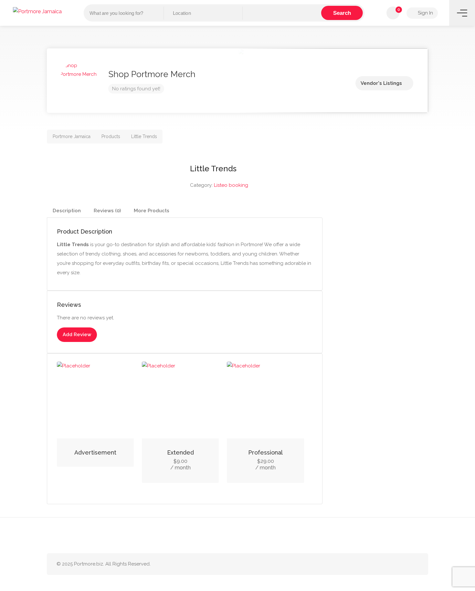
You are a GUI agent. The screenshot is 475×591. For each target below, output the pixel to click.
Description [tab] (67, 211)
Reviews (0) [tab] (107, 211)
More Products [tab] (151, 211)
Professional (265, 452)
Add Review (77, 334)
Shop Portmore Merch (151, 74)
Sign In (425, 13)
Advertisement (95, 452)
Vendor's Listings (381, 83)
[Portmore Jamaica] (37, 11)
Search (342, 13)
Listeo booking (231, 185)
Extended (180, 452)
